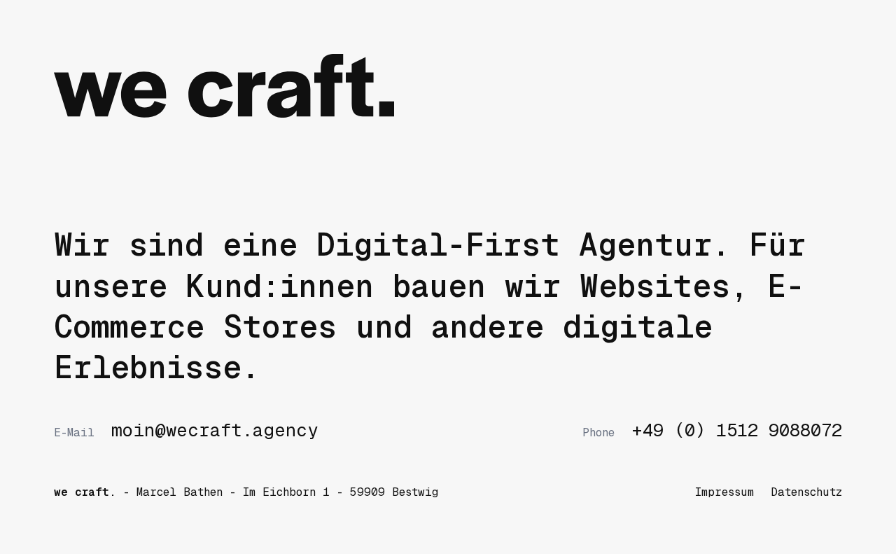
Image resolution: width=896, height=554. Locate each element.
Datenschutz (806, 492)
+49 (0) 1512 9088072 (712, 431)
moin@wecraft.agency (186, 431)
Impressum (724, 492)
